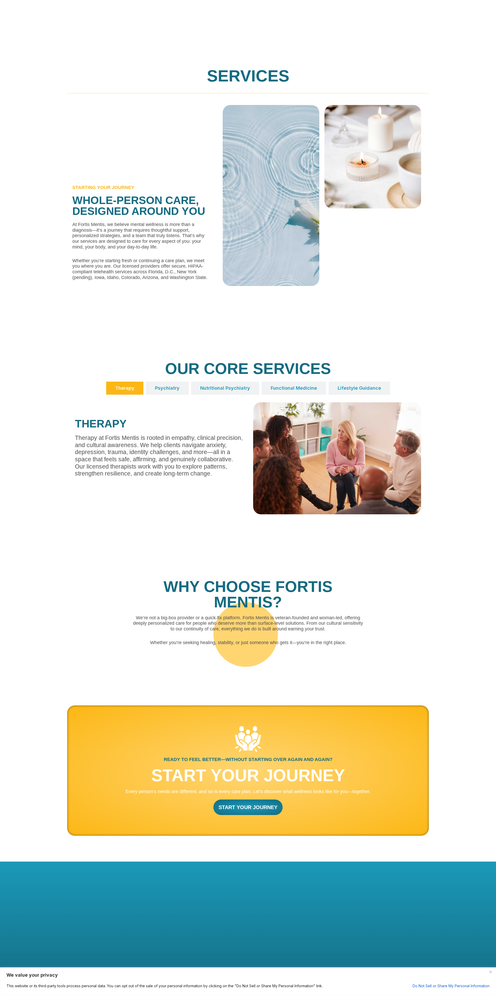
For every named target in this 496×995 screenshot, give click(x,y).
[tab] (124, 388)
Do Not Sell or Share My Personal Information (451, 986)
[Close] (490, 972)
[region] (248, 981)
